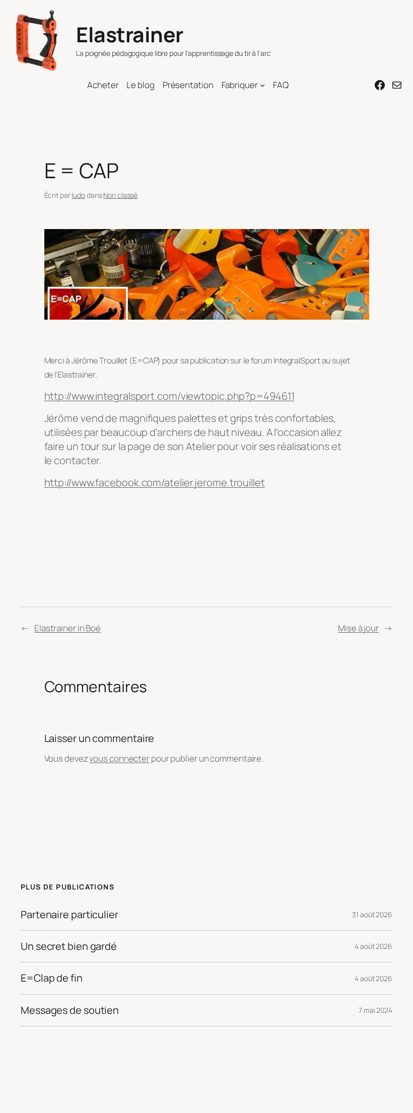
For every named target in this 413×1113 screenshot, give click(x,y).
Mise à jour (358, 628)
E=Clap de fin (52, 978)
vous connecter (119, 758)
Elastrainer (129, 34)
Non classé (120, 195)
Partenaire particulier (69, 914)
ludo (78, 195)
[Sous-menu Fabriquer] (262, 85)
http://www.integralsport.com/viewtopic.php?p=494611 (169, 396)
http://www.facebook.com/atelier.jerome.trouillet (154, 482)
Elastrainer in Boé (67, 628)
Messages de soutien (70, 1010)
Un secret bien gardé (69, 946)
